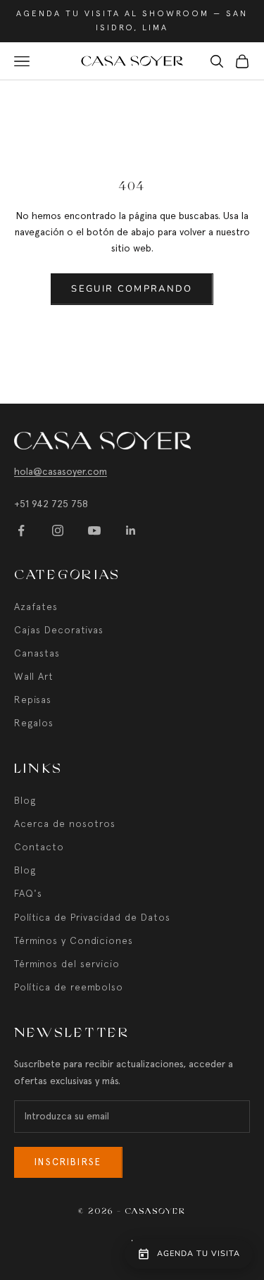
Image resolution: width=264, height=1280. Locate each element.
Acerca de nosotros (64, 823)
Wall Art (34, 676)
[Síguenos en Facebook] (21, 530)
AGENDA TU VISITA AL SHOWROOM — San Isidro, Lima (132, 20)
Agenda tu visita (198, 1253)
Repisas (32, 699)
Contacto (39, 846)
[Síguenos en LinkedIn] (131, 530)
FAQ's (28, 893)
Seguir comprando (131, 288)
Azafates (36, 606)
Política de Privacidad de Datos (92, 917)
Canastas (37, 653)
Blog (25, 800)
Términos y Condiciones (73, 940)
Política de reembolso (68, 987)
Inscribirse (68, 1162)
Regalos (34, 722)
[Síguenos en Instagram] (58, 530)
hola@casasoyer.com (60, 471)
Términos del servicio (67, 963)
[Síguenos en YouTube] (94, 530)
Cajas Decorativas (58, 629)
